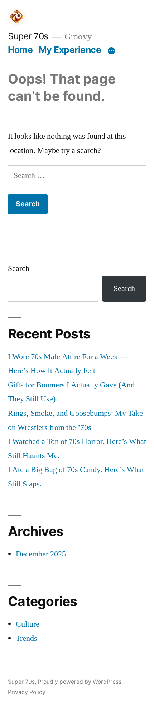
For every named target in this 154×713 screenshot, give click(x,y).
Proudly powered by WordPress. (80, 681)
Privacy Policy (26, 692)
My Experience (70, 49)
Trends (26, 638)
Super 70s (28, 36)
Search (18, 268)
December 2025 (41, 554)
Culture (27, 624)
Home (20, 49)
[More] (111, 51)
